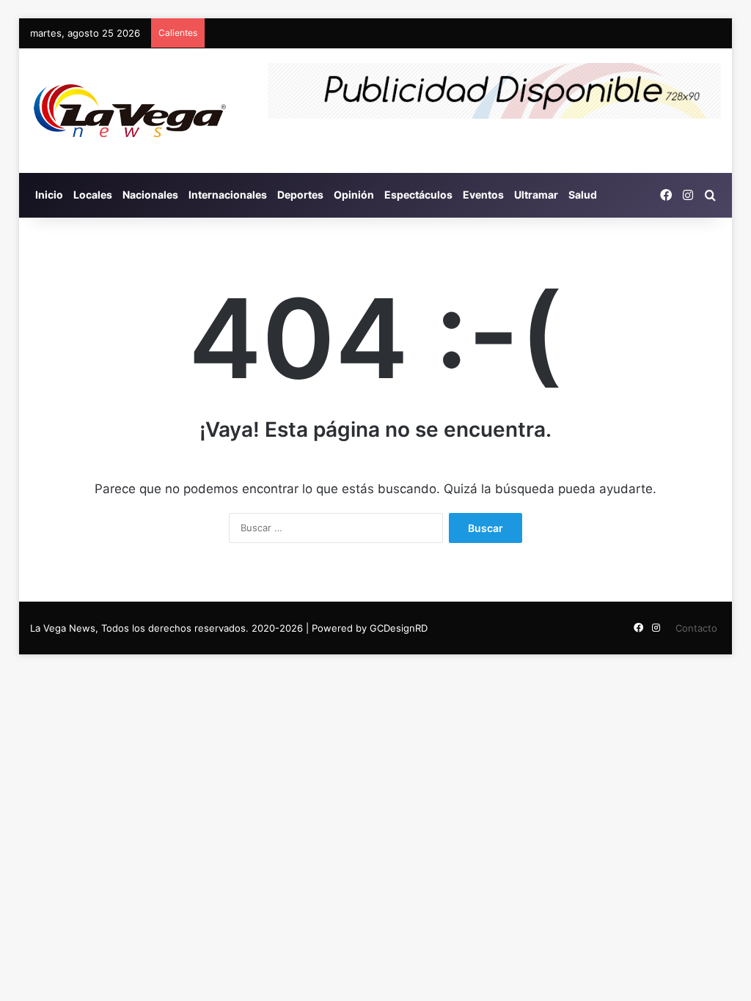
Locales (92, 194)
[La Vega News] (130, 111)
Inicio (49, 194)
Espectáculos (418, 194)
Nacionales (150, 194)
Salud (582, 194)
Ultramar (536, 194)
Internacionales (227, 194)
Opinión (354, 194)
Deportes (300, 194)
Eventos (483, 194)
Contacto (696, 628)
